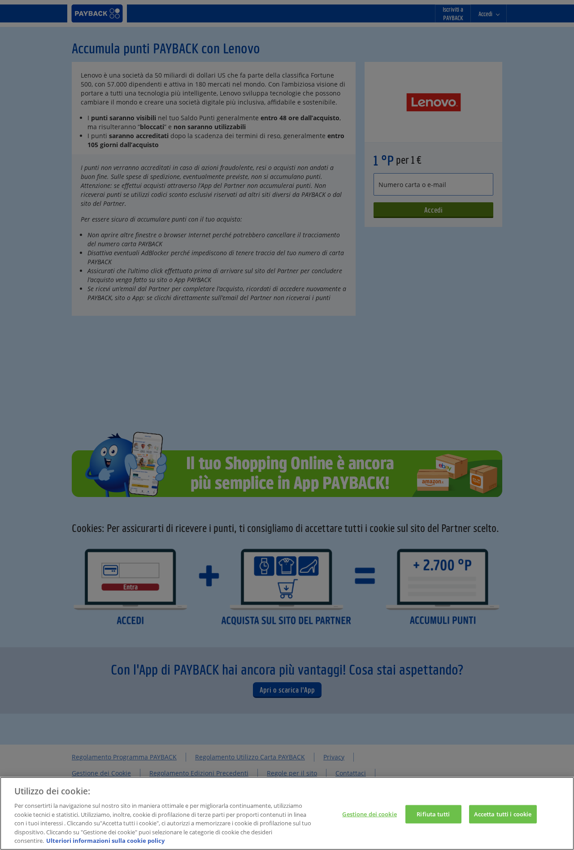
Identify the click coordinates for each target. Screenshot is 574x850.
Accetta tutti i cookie (503, 814)
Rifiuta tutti (433, 814)
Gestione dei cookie (369, 814)
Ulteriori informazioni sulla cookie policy (105, 841)
